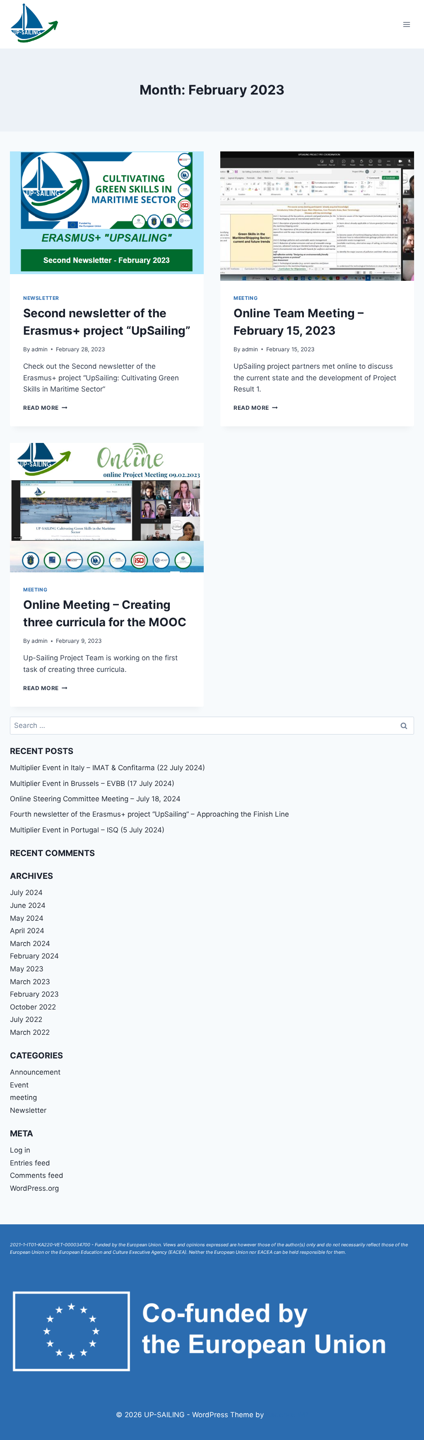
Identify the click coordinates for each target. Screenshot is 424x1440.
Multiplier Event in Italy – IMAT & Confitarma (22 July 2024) (107, 768)
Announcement (35, 1072)
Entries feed (30, 1163)
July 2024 (26, 892)
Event (19, 1085)
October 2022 (33, 1007)
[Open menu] (406, 24)
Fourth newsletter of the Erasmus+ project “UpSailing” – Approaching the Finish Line (149, 814)
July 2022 (26, 1019)
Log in (20, 1150)
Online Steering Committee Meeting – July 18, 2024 (95, 799)
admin (39, 349)
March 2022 (30, 1032)
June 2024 (28, 905)
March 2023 (30, 982)
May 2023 (26, 969)
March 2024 (30, 943)
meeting (246, 298)
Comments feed (36, 1175)
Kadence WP (287, 1415)
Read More (45, 407)
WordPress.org (34, 1188)
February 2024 (34, 956)
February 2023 (34, 994)
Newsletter (41, 298)
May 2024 (26, 918)
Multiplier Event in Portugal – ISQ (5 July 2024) (87, 830)
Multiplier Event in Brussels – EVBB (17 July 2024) (92, 783)
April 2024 (27, 931)
